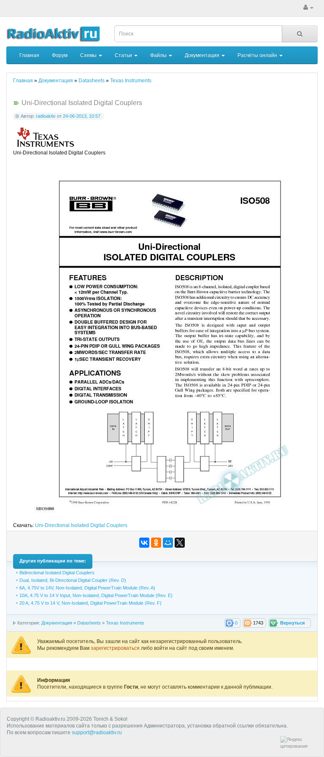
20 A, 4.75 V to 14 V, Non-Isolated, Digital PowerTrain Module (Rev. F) (90, 603)
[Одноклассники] (156, 543)
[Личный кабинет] (308, 8)
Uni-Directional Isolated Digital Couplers (81, 525)
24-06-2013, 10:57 (81, 116)
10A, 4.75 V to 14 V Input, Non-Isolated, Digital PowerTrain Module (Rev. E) (96, 595)
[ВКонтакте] (144, 543)
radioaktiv (46, 116)
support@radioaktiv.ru (97, 732)
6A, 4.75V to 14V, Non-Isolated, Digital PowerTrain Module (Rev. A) (87, 587)
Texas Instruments (125, 622)
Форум (60, 55)
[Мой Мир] (168, 543)
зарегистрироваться (116, 648)
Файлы (159, 55)
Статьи (124, 55)
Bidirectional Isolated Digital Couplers (56, 572)
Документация (203, 55)
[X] (180, 543)
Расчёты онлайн (258, 55)
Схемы (89, 55)
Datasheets (89, 622)
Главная (29, 55)
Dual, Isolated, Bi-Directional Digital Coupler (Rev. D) (72, 580)
